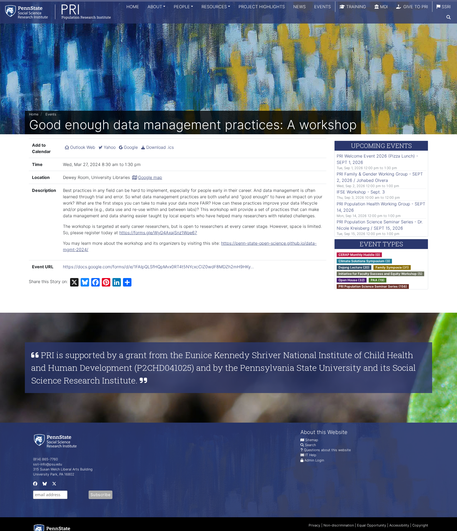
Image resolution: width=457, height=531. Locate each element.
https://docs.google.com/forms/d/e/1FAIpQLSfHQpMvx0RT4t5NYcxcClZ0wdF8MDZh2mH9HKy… (158, 266)
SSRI (445, 6)
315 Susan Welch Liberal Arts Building (63, 469)
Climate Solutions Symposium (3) (364, 261)
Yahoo (109, 147)
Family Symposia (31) (392, 267)
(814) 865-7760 (45, 459)
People (182, 6)
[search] (448, 17)
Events (322, 6)
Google (130, 147)
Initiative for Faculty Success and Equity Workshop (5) (380, 274)
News (299, 6)
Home (132, 6)
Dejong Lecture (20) (354, 267)
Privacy (314, 525)
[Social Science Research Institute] (56, 440)
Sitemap (311, 440)
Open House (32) (352, 280)
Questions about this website (327, 450)
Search (310, 445)
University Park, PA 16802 (53, 474)
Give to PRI (415, 6)
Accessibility (399, 525)
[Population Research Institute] (55, 12)
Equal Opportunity (371, 525)
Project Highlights (262, 6)
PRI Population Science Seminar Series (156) (373, 286)
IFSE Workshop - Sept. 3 (361, 192)
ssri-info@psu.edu (47, 464)
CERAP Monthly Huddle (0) (359, 255)
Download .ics (159, 147)
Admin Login (314, 460)
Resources (214, 6)
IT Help (310, 455)
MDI (383, 6)
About (155, 6)
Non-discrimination (338, 525)
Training (355, 6)
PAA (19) (378, 280)
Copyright (420, 525)
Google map (150, 177)
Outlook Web (82, 147)
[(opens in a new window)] (34, 485)
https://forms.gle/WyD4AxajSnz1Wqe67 (158, 232)
